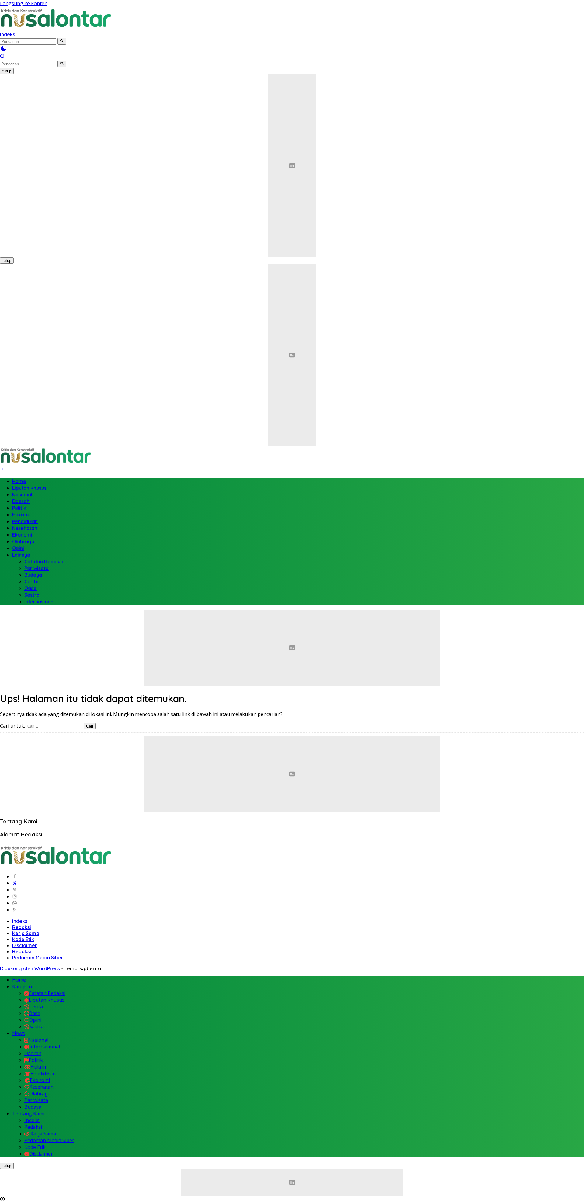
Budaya (33, 575)
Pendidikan (25, 521)
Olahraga (23, 541)
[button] (61, 41)
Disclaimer (24, 945)
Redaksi (21, 927)
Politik (19, 508)
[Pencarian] (2, 57)
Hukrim (20, 515)
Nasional (22, 495)
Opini (18, 548)
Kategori (22, 986)
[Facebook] (14, 876)
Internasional (39, 602)
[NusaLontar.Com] (55, 18)
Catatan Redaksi (43, 561)
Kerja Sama (25, 933)
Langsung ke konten (23, 3)
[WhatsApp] (14, 903)
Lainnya (21, 555)
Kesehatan (24, 528)
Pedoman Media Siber (37, 957)
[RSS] (14, 909)
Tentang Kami (28, 1113)
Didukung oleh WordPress (30, 968)
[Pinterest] (14, 889)
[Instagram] (14, 896)
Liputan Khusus (29, 488)
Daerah (21, 501)
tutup (6, 71)
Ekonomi (22, 535)
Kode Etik (23, 939)
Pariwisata (36, 568)
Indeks (7, 34)
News (18, 1033)
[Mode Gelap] (3, 50)
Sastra (32, 595)
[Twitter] (14, 883)
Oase (30, 588)
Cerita (31, 582)
